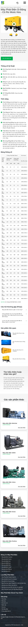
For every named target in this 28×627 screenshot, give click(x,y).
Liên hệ (2, 302)
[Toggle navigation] (25, 2)
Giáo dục (4, 607)
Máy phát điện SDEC (9, 453)
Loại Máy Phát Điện (7, 575)
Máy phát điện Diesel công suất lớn (18, 334)
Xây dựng (4, 598)
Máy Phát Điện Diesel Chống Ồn (19, 342)
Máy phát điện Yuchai (6, 567)
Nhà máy (4, 601)
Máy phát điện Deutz (9, 512)
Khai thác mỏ (5, 603)
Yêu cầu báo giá (6, 58)
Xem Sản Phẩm (21, 427)
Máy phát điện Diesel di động (19, 358)
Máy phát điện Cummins (7, 557)
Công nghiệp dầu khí (6, 611)
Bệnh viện (4, 605)
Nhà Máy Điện (5, 609)
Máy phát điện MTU (6, 571)
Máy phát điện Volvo (9, 482)
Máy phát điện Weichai (10, 424)
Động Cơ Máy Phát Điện (9, 555)
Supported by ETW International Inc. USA (14, 625)
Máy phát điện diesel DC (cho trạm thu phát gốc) (12, 587)
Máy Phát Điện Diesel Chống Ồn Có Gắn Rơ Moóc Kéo (14, 583)
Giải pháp (4, 596)
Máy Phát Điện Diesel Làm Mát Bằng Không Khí (12, 589)
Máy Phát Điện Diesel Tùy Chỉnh (12, 593)
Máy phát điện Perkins (10, 541)
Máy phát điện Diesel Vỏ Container (18, 350)
